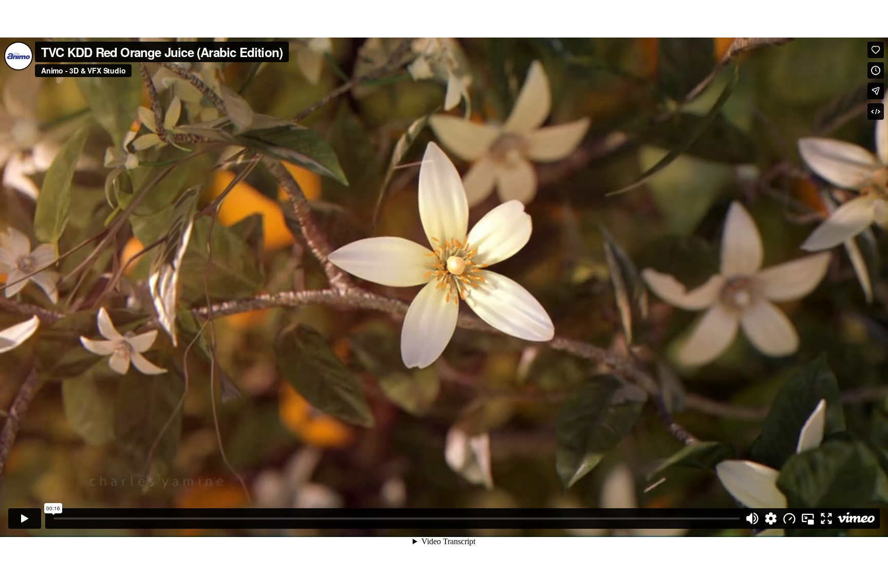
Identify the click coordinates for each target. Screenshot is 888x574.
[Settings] (771, 518)
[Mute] (752, 518)
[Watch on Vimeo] (856, 518)
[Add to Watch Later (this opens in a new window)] (875, 70)
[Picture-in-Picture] (808, 518)
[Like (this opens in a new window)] (875, 50)
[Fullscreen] (826, 518)
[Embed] (875, 111)
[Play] (24, 518)
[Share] (875, 91)
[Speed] (789, 518)
